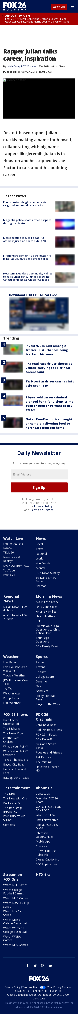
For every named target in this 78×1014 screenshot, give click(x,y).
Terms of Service (41, 510)
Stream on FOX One (12, 877)
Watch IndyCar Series (12, 913)
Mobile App (43, 841)
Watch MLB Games (15, 898)
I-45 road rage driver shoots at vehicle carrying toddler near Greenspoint (49, 368)
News (62, 66)
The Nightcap (12, 728)
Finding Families (46, 611)
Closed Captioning (47, 859)
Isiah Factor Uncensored (11, 722)
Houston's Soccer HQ (47, 768)
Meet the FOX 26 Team (47, 800)
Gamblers (42, 691)
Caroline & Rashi (46, 725)
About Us (44, 787)
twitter (35, 966)
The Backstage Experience (13, 809)
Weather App (11, 693)
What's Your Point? (15, 746)
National (41, 554)
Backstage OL (12, 803)
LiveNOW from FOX (16, 565)
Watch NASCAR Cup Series (16, 904)
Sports (42, 656)
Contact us (43, 793)
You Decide (43, 563)
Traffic (7, 688)
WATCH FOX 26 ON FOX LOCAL (48, 808)
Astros (40, 662)
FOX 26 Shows (15, 714)
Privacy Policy (43, 506)
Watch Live (59, 6)
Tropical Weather (14, 675)
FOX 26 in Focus (46, 734)
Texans (40, 667)
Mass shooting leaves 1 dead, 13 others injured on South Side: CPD (24, 239)
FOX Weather (11, 703)
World (39, 558)
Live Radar (10, 662)
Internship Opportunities (44, 835)
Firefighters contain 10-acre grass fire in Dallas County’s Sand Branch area (27, 257)
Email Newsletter (47, 820)
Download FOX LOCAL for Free (33, 295)
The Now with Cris (15, 798)
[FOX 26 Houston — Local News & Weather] (14, 6)
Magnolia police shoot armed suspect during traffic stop (27, 221)
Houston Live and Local (14, 771)
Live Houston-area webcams (15, 668)
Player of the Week (48, 704)
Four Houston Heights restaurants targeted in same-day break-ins (24, 203)
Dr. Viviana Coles (46, 607)
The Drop (9, 793)
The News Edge (13, 733)
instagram (43, 966)
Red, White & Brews (49, 730)
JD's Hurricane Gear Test (15, 682)
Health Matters (45, 616)
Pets (39, 621)
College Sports (45, 676)
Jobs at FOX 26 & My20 (47, 826)
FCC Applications (46, 864)
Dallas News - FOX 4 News (15, 608)
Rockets (41, 672)
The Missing (43, 762)
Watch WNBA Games (12, 938)
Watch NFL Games (15, 885)
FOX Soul (9, 575)
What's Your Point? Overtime (15, 753)
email (50, 966)
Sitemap (41, 586)
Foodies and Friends (49, 752)
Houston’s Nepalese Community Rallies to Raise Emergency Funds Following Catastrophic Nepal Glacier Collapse (27, 276)
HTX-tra (43, 874)
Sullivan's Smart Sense (46, 579)
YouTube (9, 570)
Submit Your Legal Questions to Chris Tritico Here (48, 629)
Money (40, 568)
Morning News (49, 596)
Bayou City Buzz (13, 764)
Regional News (11, 598)
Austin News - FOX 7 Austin (15, 617)
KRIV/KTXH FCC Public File (46, 853)
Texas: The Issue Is (15, 759)
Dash (39, 686)
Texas (40, 549)
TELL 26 (8, 552)
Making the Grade (47, 602)
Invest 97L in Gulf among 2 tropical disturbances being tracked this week (47, 350)
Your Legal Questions (43, 639)
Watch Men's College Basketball (15, 921)
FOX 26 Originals (44, 717)
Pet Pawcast (44, 757)
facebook (27, 966)
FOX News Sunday (48, 573)
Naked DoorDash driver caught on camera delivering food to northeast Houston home (49, 423)
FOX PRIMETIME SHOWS (14, 818)
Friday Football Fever (45, 697)
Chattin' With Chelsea (11, 740)
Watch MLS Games (15, 945)
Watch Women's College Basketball (15, 930)
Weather (11, 656)
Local (39, 544)
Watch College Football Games (13, 891)
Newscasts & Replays (11, 559)
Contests (9, 825)
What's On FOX (45, 815)
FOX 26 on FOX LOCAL (13, 546)
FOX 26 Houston (48, 66)
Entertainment (16, 787)
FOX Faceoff (44, 739)
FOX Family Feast (47, 646)
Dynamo (41, 681)
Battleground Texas (16, 777)
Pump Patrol (11, 698)
